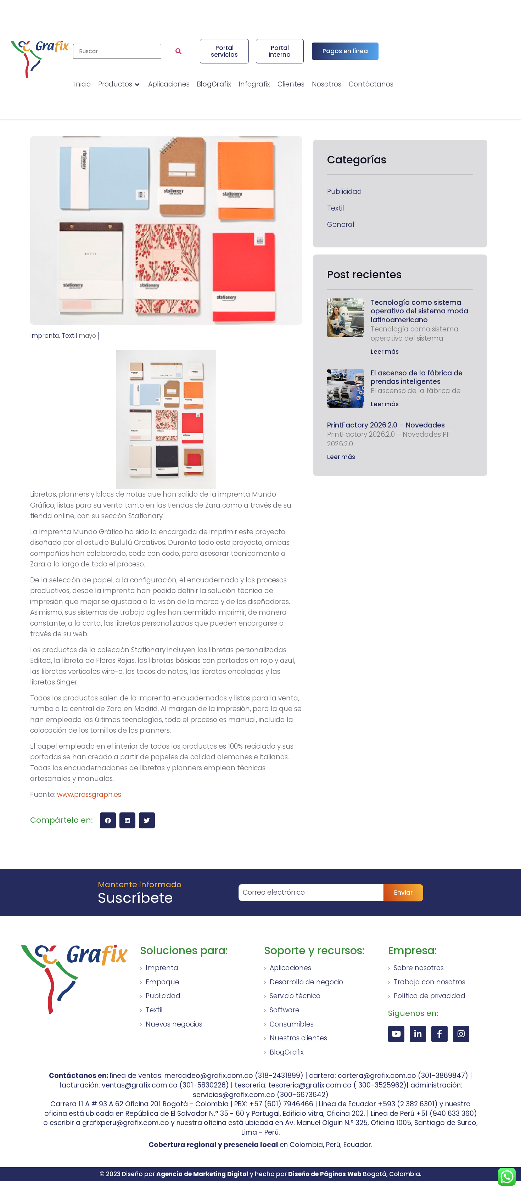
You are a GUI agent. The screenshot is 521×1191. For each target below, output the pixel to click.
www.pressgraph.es (89, 794)
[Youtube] (396, 1034)
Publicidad (344, 191)
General (340, 224)
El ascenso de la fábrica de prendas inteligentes (417, 377)
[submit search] (178, 51)
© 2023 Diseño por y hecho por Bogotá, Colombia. (260, 1174)
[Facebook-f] (439, 1034)
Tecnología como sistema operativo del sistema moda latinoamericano (419, 311)
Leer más (385, 351)
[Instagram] (461, 1034)
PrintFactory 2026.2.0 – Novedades (386, 425)
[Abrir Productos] (137, 84)
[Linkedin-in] (418, 1034)
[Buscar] (117, 51)
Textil (335, 208)
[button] (108, 820)
